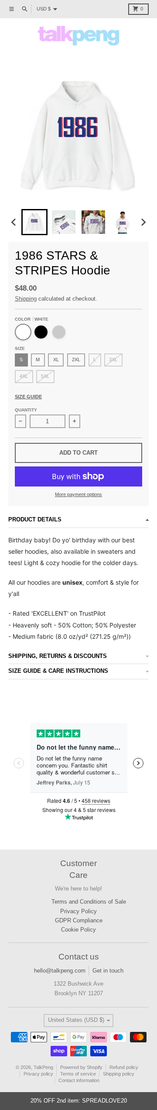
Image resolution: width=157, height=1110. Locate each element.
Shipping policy (118, 1073)
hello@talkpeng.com (59, 970)
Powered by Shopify (81, 1067)
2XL (76, 359)
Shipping (26, 298)
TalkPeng (43, 1067)
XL (56, 359)
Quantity (26, 410)
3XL (113, 359)
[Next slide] (143, 222)
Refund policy (123, 1067)
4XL (24, 376)
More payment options (78, 494)
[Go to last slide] (14, 222)
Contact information (78, 1080)
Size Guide (28, 396)
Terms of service (78, 1073)
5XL (45, 376)
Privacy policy (38, 1073)
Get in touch (107, 970)
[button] (34, 222)
